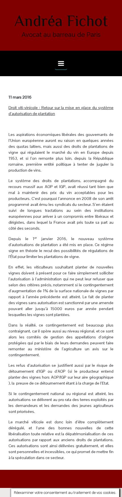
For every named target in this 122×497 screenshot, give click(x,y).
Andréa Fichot (61, 20)
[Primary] (61, 63)
